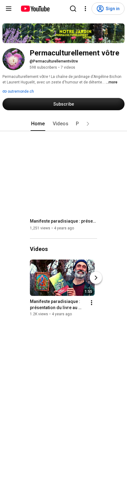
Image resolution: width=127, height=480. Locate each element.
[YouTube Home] (35, 8)
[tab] (38, 123)
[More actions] (91, 302)
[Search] (73, 8)
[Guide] (8, 8)
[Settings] (85, 8)
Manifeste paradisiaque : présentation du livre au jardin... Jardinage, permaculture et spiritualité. (63, 221)
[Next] (96, 278)
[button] (87, 123)
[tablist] (63, 123)
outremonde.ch (20, 91)
